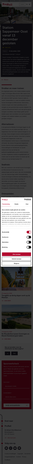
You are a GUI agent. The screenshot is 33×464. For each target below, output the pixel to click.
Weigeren (16, 263)
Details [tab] (16, 204)
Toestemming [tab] (6, 204)
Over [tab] (27, 204)
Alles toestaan (17, 254)
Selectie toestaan (16, 258)
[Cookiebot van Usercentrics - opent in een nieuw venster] (24, 199)
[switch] (29, 237)
